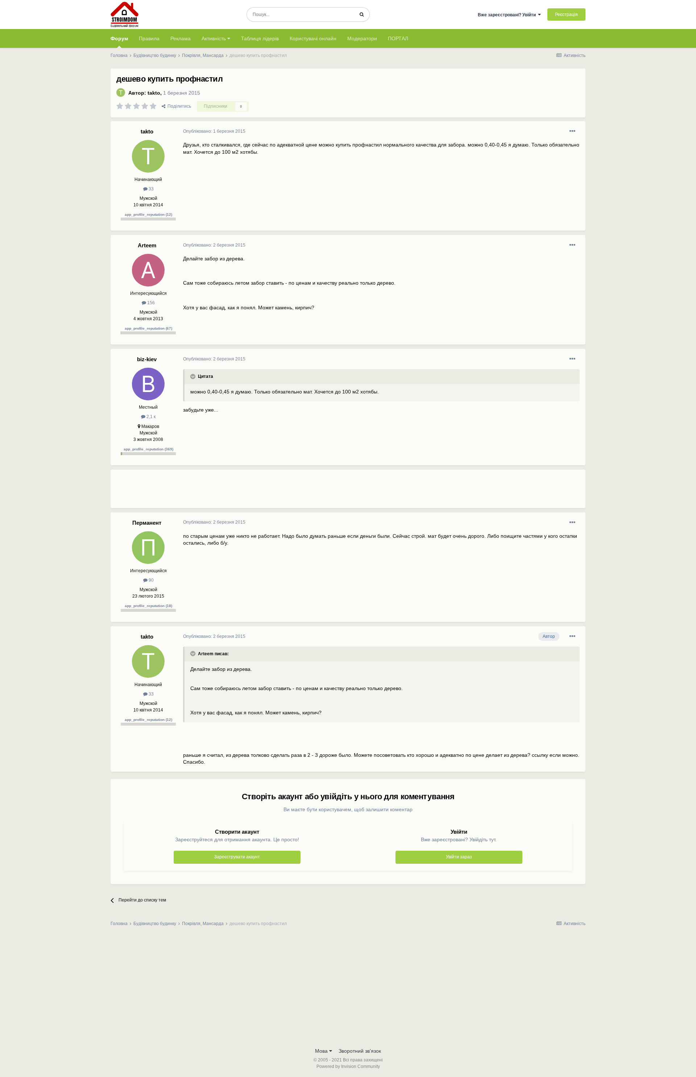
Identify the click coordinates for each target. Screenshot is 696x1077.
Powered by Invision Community (348, 1066)
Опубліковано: (214, 131)
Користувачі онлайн (313, 38)
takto (154, 93)
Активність (214, 38)
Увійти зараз (459, 856)
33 (151, 188)
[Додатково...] (572, 131)
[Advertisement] (315, 491)
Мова (322, 1051)
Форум (119, 38)
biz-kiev (147, 359)
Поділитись (178, 106)
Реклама (180, 38)
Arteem (147, 245)
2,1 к (150, 416)
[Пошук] (361, 14)
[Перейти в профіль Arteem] (148, 270)
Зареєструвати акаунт (237, 856)
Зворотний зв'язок (360, 1051)
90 (151, 580)
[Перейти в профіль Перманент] (148, 547)
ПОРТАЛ (398, 38)
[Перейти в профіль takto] (120, 92)
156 (150, 302)
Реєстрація (566, 14)
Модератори (362, 38)
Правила (149, 38)
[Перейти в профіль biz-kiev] (148, 384)
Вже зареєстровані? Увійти (508, 14)
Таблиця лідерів (260, 38)
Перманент (146, 523)
